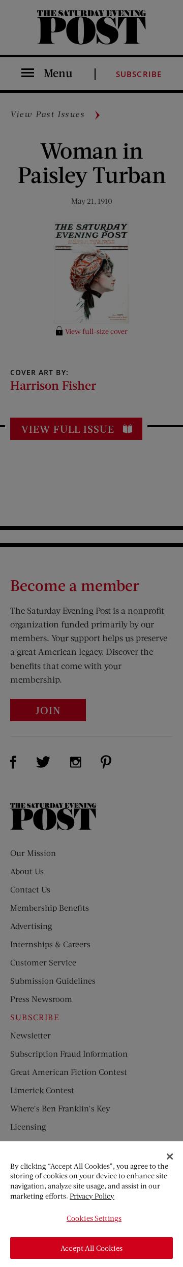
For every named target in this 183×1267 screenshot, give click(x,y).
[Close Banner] (170, 1156)
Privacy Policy (92, 1195)
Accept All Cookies (91, 1248)
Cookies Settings (94, 1218)
